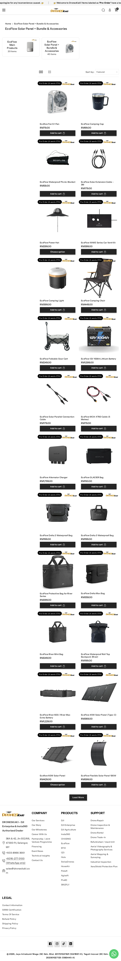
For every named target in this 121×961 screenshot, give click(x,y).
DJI (62, 820)
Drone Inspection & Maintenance (100, 826)
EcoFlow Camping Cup (92, 124)
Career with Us (39, 834)
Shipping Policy (10, 923)
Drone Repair (97, 820)
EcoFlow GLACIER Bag (92, 477)
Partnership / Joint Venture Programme (42, 840)
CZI (62, 852)
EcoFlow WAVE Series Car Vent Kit (98, 242)
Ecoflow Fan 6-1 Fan (49, 124)
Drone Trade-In (98, 837)
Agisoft (64, 875)
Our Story (36, 825)
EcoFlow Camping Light (52, 300)
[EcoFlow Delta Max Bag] (99, 571)
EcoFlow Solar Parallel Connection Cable (57, 418)
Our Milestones (39, 829)
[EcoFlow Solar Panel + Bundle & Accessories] (60, 48)
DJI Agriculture (68, 829)
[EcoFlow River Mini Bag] (58, 632)
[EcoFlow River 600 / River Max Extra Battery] (58, 692)
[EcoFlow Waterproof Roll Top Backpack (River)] (99, 632)
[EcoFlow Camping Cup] (99, 101)
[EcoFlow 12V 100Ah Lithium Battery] (99, 336)
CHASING (66, 838)
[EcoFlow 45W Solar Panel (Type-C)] (99, 692)
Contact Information (12, 905)
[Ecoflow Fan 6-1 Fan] (58, 101)
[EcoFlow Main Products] (20, 46)
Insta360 (65, 834)
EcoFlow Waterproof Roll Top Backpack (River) (95, 655)
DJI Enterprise (68, 825)
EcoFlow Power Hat (49, 242)
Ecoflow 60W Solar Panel (52, 775)
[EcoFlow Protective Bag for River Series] (58, 571)
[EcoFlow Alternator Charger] (58, 455)
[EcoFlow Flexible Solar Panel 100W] (99, 753)
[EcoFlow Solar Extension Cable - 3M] (99, 159)
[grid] (41, 72)
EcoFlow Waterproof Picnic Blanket (57, 182)
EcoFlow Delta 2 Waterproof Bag (56, 535)
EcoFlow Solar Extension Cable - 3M (97, 183)
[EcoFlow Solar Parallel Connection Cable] (58, 394)
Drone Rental (97, 832)
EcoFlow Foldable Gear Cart (54, 358)
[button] (4, 10)
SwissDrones (67, 861)
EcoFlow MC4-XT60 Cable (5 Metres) (95, 418)
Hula (63, 857)
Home (8, 23)
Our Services (38, 820)
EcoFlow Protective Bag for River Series (56, 595)
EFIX (63, 848)
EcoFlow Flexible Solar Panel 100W (98, 775)
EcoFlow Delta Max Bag (93, 593)
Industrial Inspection (101, 862)
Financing (37, 846)
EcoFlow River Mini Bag (51, 654)
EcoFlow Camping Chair (93, 300)
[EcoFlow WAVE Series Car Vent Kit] (99, 220)
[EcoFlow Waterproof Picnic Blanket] (58, 159)
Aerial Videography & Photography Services (102, 848)
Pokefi (64, 871)
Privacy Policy (9, 928)
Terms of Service (10, 914)
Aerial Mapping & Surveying (99, 856)
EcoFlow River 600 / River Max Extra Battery (55, 716)
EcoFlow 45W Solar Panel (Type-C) (98, 715)
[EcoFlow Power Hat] (58, 220)
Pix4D (64, 880)
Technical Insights (41, 855)
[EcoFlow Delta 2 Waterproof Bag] (58, 513)
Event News (37, 851)
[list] (49, 72)
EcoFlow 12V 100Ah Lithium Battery (98, 358)
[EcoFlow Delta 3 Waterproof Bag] (99, 513)
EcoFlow (65, 843)
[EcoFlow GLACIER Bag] (99, 455)
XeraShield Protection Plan (104, 866)
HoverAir (65, 866)
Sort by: (90, 72)
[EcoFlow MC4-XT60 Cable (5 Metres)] (99, 394)
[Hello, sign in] (109, 10)
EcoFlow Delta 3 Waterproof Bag (97, 535)
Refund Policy (9, 919)
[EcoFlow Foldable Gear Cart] (58, 336)
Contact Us (37, 860)
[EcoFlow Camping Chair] (99, 278)
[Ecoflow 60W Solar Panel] (58, 753)
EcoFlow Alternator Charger (54, 477)
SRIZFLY (65, 884)
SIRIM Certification (11, 909)
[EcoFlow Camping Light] (58, 278)
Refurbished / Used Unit (103, 842)
